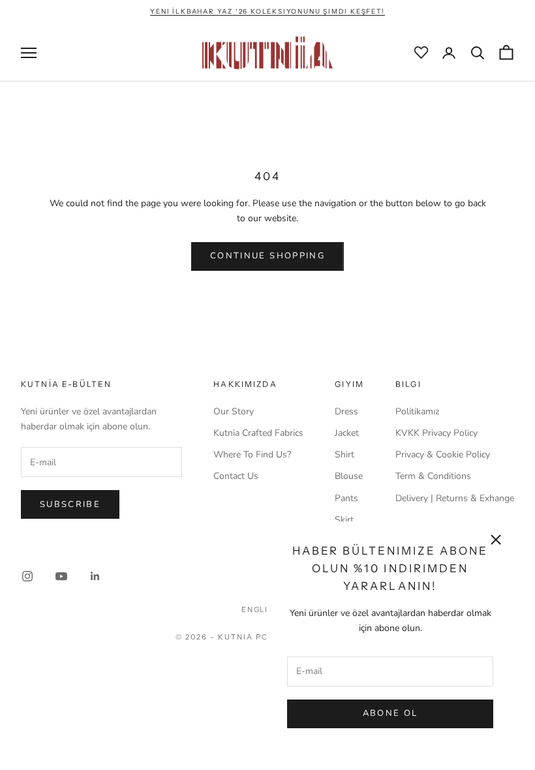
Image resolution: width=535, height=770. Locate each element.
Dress (346, 411)
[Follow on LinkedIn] (95, 576)
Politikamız (417, 411)
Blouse (349, 476)
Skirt (344, 520)
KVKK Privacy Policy (436, 433)
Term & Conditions (433, 476)
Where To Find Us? (252, 454)
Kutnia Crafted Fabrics (258, 433)
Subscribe (70, 504)
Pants (346, 498)
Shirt (344, 454)
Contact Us (235, 476)
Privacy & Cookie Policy (442, 454)
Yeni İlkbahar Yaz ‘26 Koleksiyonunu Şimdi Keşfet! (267, 11)
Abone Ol (390, 713)
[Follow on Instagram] (27, 576)
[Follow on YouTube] (61, 576)
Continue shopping (267, 256)
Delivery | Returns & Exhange (454, 498)
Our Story (233, 411)
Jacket (347, 433)
